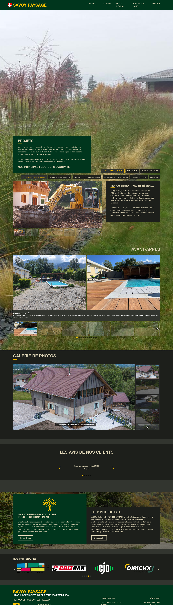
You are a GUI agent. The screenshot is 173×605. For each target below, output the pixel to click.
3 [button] (86, 576)
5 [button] (90, 576)
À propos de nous (138, 4)
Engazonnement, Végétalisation (116, 177)
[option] (34, 568)
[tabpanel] (86, 256)
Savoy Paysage (30, 5)
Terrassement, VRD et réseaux (34, 177)
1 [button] (82, 576)
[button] (19, 232)
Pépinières (106, 3)
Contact (156, 3)
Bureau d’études (150, 170)
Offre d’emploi (120, 4)
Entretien (132, 170)
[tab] (52, 166)
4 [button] (88, 576)
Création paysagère (113, 170)
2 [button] (84, 576)
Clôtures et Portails (139, 177)
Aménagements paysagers (60, 177)
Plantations (154, 177)
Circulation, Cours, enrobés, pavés (87, 177)
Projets (93, 3)
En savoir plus (25, 538)
